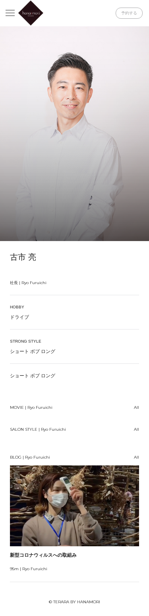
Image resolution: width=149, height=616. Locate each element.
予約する (129, 13)
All (136, 407)
